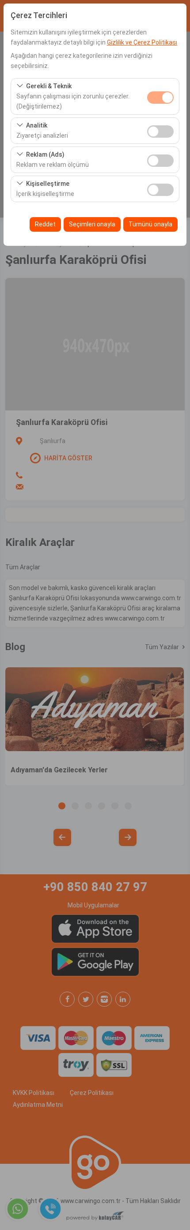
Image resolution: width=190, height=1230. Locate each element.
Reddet (45, 224)
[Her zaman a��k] (160, 96)
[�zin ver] (160, 130)
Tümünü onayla (150, 224)
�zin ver (160, 131)
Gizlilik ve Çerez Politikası (142, 42)
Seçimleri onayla (92, 224)
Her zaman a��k (160, 97)
